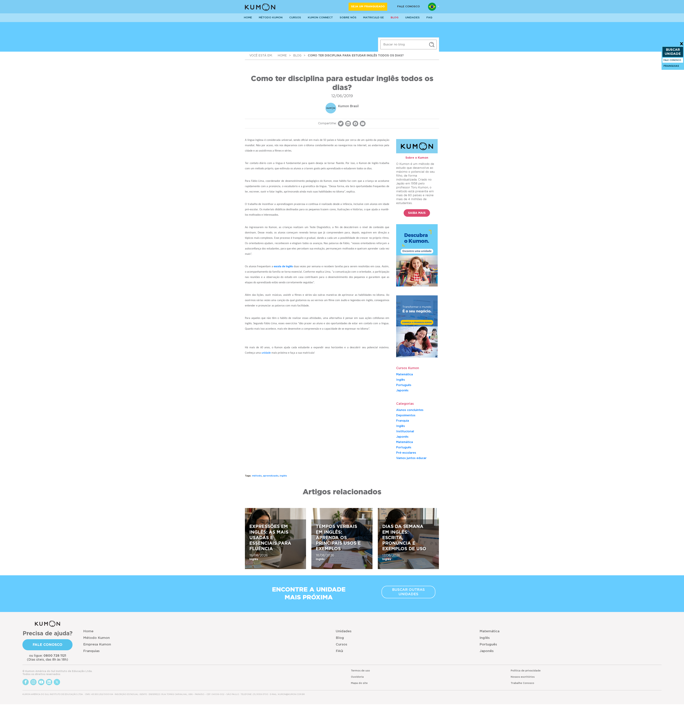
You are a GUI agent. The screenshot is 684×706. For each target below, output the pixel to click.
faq (429, 17)
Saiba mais (417, 213)
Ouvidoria (357, 677)
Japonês (402, 436)
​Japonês (402, 390)
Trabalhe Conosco (522, 683)
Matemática (404, 374)
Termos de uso (360, 670)
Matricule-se (373, 17)
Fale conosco (408, 6)
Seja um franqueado (368, 6)
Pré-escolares (406, 452)
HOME (248, 17)
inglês (283, 476)
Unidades (343, 631)
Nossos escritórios (523, 677)
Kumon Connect (320, 17)
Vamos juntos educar (411, 458)
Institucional (405, 431)
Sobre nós (348, 17)
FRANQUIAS (671, 66)
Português (403, 385)
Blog (394, 17)
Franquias (91, 651)
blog (297, 55)
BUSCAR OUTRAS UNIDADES (408, 592)
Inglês (400, 379)
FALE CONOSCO (672, 60)
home (282, 55)
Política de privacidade (526, 670)
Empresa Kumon (97, 644)
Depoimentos (405, 415)
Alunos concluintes (409, 410)
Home (88, 631)
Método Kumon (271, 17)
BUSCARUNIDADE (673, 52)
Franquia (402, 420)
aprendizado (270, 476)
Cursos (295, 17)
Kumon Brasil (348, 106)
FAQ (339, 651)
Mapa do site (359, 683)
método (257, 476)
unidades (412, 17)
